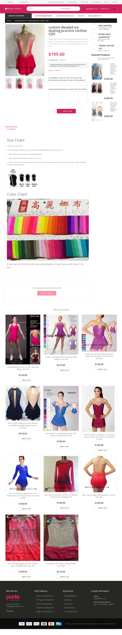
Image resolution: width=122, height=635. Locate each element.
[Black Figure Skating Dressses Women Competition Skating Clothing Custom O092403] (22, 403)
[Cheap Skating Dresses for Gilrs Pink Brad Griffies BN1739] (22, 339)
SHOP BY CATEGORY (16, 16)
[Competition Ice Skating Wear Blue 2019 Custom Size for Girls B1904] (61, 408)
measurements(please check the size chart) (67, 89)
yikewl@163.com (91, 9)
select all (105, 59)
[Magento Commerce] (13, 9)
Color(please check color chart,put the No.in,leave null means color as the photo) (66, 79)
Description (11, 129)
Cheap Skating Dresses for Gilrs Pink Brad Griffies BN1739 (23, 368)
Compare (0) (24, 2)
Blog (106, 2)
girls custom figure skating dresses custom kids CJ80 (99, 496)
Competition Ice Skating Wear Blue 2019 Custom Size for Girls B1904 (60, 434)
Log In (114, 2)
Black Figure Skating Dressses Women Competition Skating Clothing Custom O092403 (23, 425)
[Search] (77, 8)
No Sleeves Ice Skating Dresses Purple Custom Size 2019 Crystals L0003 (114, 88)
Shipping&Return (94, 16)
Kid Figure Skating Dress (45, 600)
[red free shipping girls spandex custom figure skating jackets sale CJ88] (22, 538)
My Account (72, 2)
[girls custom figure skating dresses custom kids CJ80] (99, 474)
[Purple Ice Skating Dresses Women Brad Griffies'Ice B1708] (61, 334)
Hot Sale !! (81, 16)
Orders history (69, 608)
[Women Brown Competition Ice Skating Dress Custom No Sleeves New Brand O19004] (99, 409)
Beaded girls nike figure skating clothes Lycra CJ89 (61, 564)
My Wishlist (96, 2)
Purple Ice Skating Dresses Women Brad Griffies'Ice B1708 (61, 358)
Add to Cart (26, 380)
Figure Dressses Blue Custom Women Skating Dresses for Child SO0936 (114, 69)
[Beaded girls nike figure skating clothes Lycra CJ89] (61, 538)
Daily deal (84, 2)
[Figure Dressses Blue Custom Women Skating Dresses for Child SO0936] (96, 71)
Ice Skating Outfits (70, 611)
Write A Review (47, 293)
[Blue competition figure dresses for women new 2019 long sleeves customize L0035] (22, 473)
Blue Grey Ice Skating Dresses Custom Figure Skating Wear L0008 (114, 106)
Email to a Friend (54, 70)
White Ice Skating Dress (44, 611)
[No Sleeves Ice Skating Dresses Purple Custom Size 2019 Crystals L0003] (96, 88)
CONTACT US (105, 9)
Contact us (68, 600)
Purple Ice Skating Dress (45, 608)
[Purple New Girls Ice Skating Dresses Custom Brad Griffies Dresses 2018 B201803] (99, 333)
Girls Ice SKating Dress (44, 596)
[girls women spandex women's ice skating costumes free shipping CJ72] (61, 474)
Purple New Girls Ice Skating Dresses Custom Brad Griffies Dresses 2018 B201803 (99, 356)
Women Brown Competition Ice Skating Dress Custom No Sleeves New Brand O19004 (99, 437)
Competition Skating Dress (65, 16)
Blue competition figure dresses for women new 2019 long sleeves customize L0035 (23, 495)
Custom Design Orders (43, 16)
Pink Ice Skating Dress (44, 604)
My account (68, 604)
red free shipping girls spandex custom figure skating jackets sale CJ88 (23, 564)
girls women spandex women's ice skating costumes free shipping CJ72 (61, 496)
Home (9, 21)
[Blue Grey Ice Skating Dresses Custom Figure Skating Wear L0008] (96, 111)
